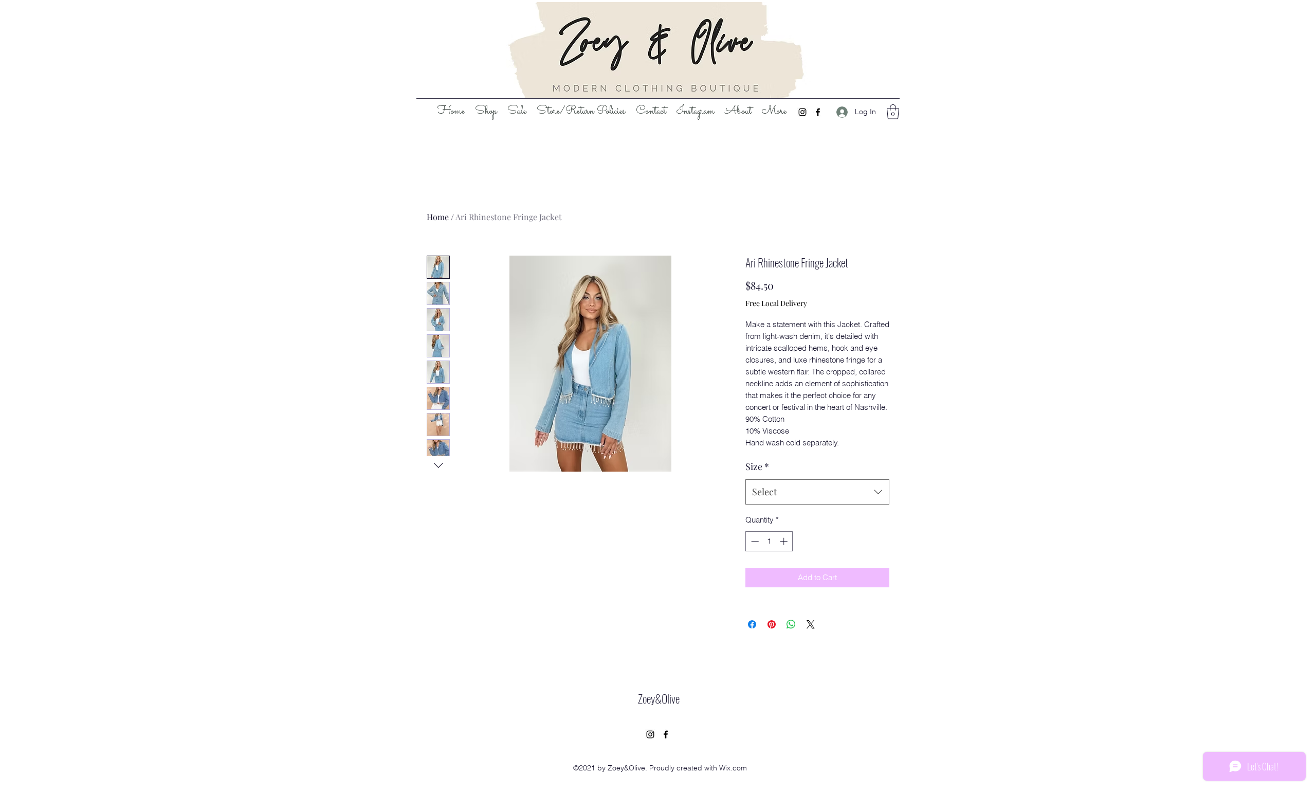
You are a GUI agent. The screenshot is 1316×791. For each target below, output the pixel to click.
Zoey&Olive (659, 698)
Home (438, 216)
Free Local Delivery (776, 303)
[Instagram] (802, 112)
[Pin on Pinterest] (771, 624)
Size (757, 466)
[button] (893, 111)
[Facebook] (818, 112)
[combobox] (817, 492)
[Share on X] (811, 624)
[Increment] (785, 541)
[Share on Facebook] (752, 624)
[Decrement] (754, 541)
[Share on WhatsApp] (791, 624)
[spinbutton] (769, 541)
